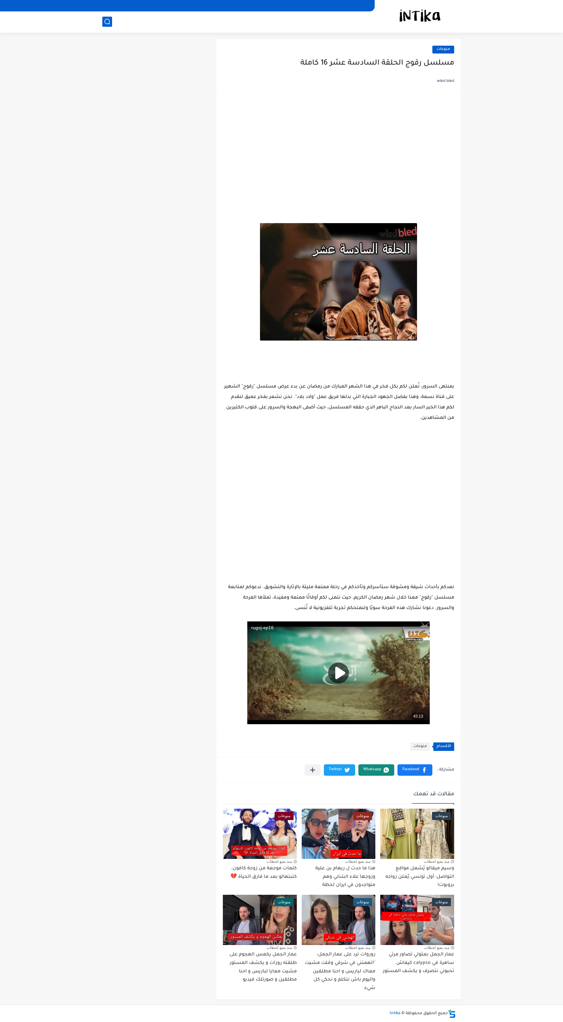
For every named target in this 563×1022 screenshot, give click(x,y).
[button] (414, 770)
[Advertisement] (338, 151)
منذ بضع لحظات (436, 861)
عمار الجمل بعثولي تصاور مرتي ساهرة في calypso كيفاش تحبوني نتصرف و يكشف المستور (418, 963)
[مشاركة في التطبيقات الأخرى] (313, 770)
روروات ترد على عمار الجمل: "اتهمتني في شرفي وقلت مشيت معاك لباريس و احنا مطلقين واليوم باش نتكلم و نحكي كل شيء (340, 971)
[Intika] (420, 16)
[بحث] (107, 22)
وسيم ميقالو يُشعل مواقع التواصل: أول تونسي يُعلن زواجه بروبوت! (419, 877)
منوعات (443, 49)
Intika (395, 1013)
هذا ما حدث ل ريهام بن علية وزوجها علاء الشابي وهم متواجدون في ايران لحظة (345, 877)
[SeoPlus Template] (452, 1013)
